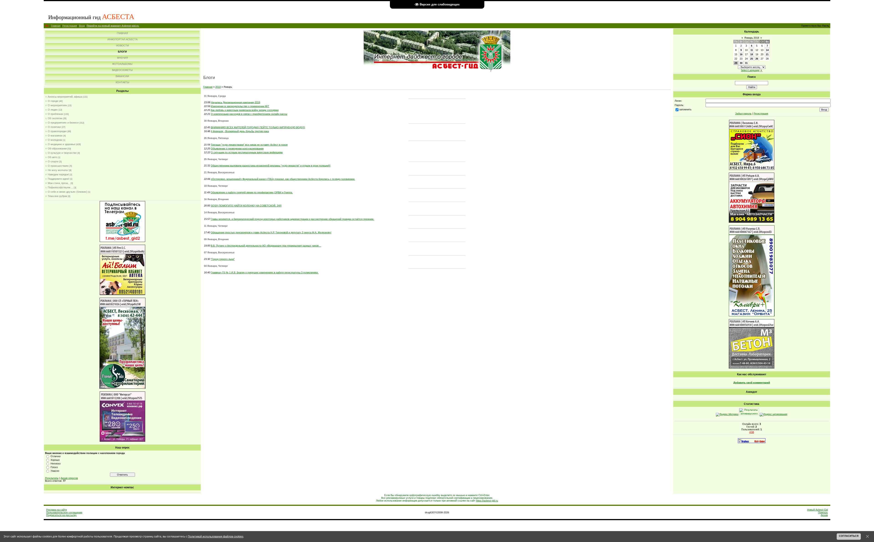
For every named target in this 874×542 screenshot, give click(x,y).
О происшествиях (58, 165)
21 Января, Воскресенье (219, 172)
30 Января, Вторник (216, 120)
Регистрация (69, 25)
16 (741, 54)
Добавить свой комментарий (751, 382)
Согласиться (849, 535)
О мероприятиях (57, 105)
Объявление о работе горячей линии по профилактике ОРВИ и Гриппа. (252, 192)
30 (741, 63)
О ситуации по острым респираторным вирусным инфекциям (247, 152)
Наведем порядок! (58, 174)
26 (756, 58)
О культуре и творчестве (62, 152)
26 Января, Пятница (216, 138)
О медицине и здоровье (61, 144)
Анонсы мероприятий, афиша (65, 96)
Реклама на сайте (56, 509)
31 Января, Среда (215, 96)
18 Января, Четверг (216, 185)
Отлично (56, 456)
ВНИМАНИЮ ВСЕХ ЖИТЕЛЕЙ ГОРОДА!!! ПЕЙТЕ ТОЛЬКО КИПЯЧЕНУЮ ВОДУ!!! (258, 127)
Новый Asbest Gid (817, 509)
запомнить (685, 109)
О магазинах (55, 135)
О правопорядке (57, 131)
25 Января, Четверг (216, 159)
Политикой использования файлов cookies (215, 536)
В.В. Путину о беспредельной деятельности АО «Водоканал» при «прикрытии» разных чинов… (266, 245)
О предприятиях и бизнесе (63, 122)
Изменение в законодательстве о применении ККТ (240, 106)
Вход (82, 25)
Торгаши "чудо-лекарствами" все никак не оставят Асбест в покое (249, 144)
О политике (54, 127)
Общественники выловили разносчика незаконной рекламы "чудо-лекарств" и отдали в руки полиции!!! (270, 165)
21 (767, 54)
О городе (53, 101)
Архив (824, 515)
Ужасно (55, 470)
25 (751, 58)
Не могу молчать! (58, 170)
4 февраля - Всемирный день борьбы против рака (240, 131)
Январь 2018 (751, 37)
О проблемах (55, 114)
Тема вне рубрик (57, 196)
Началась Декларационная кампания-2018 (235, 102)
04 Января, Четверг (216, 266)
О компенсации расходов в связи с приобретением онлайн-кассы (249, 114)
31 (746, 63)
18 (751, 54)
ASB (751, 432)
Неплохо (56, 463)
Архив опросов (69, 478)
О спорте (53, 161)
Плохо (54, 467)
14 (767, 50)
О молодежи (55, 140)
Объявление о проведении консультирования (237, 148)
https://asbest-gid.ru (487, 500)
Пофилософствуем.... (60, 187)
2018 (218, 87)
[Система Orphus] (751, 442)
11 (751, 50)
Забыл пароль (743, 113)
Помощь (823, 512)
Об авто (52, 157)
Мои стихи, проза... (59, 183)
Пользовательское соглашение (64, 512)
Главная (55, 25)
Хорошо (55, 460)
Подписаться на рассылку (61, 515)
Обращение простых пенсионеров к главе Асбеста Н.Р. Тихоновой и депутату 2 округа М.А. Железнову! (271, 232)
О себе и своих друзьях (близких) (67, 191)
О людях (53, 109)
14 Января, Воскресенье (219, 212)
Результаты (51, 478)
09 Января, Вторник (216, 239)
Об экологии (55, 118)
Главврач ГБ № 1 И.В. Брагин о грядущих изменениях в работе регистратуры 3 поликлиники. (264, 272)
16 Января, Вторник (216, 199)
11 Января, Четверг (216, 225)
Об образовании (57, 148)
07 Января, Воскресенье (219, 252)
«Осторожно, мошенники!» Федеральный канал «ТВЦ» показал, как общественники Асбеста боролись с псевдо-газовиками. (283, 179)
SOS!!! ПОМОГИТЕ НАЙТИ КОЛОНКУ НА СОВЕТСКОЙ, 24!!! (246, 205)
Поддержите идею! (58, 178)
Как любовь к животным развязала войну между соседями (245, 110)
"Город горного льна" (223, 259)
